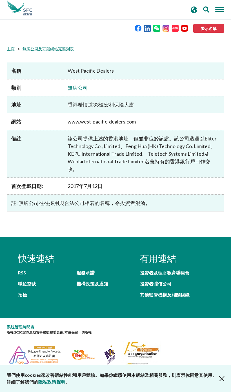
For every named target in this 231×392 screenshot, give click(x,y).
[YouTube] (184, 28)
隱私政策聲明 (51, 381)
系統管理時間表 (20, 326)
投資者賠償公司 (156, 283)
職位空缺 (27, 283)
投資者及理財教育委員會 (165, 272)
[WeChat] (156, 28)
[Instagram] (166, 28)
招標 (22, 294)
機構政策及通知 (92, 283)
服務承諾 (86, 272)
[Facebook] (138, 28)
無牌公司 (78, 88)
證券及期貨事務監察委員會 (20, 8)
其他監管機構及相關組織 (165, 294)
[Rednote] (175, 28)
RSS (22, 272)
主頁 (11, 48)
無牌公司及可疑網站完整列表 (48, 48)
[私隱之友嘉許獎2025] (38, 354)
